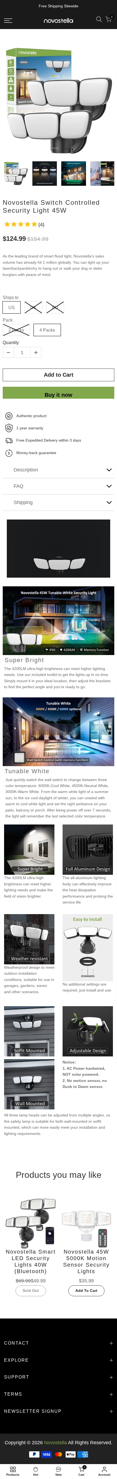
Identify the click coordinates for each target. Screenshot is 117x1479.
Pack (8, 320)
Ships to (11, 297)
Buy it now (58, 395)
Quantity (11, 342)
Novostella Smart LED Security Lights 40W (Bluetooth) (31, 1261)
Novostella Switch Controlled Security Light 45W (51, 206)
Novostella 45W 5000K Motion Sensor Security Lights (86, 1261)
